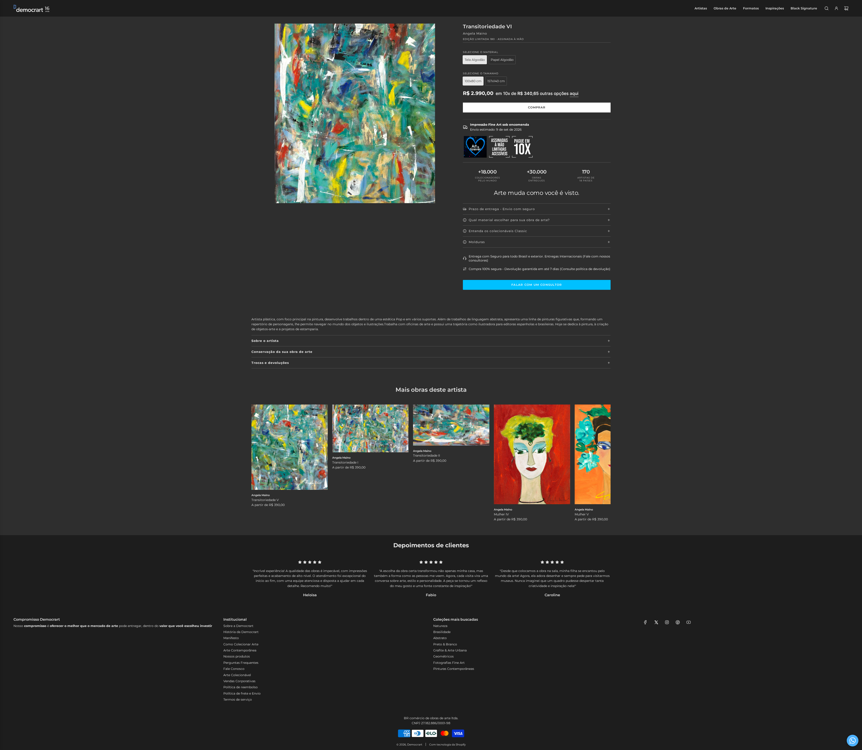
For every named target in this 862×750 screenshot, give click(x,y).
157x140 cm (496, 81)
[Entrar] (836, 8)
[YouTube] (688, 622)
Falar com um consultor (536, 284)
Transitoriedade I (345, 462)
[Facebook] (645, 622)
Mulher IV (501, 514)
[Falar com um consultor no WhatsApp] (852, 740)
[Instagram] (667, 622)
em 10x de (537, 93)
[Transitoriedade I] (370, 428)
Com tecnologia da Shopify (447, 744)
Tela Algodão (475, 60)
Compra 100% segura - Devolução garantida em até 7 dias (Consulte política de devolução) (539, 269)
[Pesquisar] (826, 8)
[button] (260, 463)
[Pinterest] (678, 622)
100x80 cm (473, 81)
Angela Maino (475, 33)
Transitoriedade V (265, 500)
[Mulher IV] (532, 454)
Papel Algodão (502, 60)
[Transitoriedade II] (451, 425)
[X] (656, 622)
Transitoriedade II (426, 455)
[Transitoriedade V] (289, 447)
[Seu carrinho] (846, 8)
